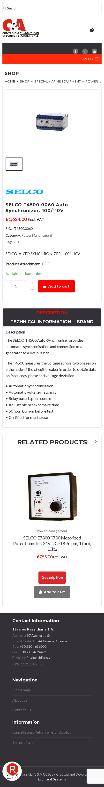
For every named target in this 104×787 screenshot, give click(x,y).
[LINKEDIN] (85, 51)
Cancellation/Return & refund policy (42, 732)
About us (19, 700)
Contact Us (21, 709)
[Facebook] (75, 51)
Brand (85, 321)
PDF (46, 263)
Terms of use (22, 742)
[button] (88, 59)
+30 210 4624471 (33, 652)
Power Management (37, 235)
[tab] (52, 312)
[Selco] (25, 192)
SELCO (18, 242)
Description (52, 312)
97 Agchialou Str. (39, 635)
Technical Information (40, 321)
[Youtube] (94, 51)
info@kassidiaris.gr (38, 657)
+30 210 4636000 (32, 646)
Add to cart (58, 286)
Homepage (21, 690)
